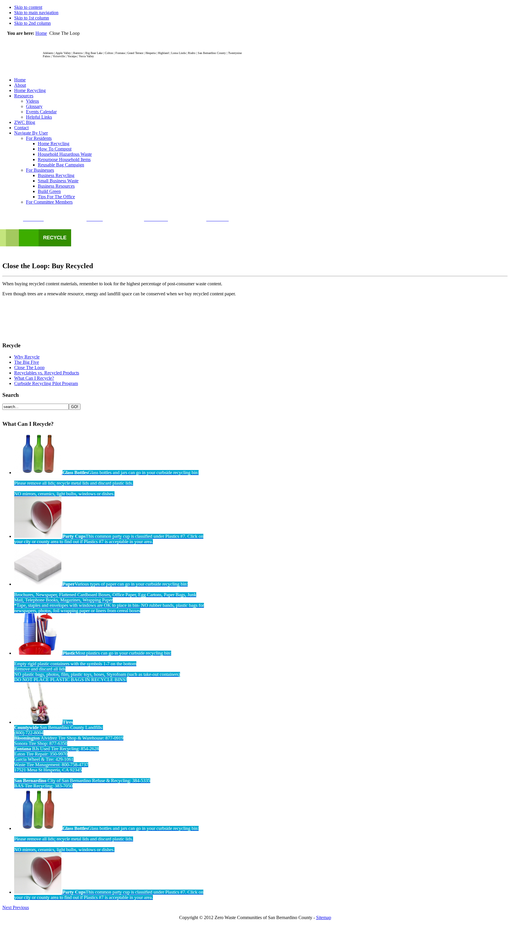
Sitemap (323, 917)
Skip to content (28, 7)
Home (41, 33)
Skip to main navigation (36, 12)
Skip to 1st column (31, 17)
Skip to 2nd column (32, 23)
